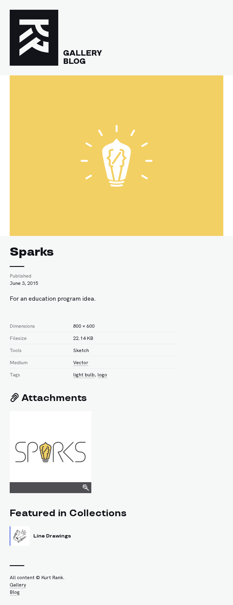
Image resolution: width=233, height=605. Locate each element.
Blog (74, 61)
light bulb (84, 374)
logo (102, 374)
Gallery (82, 53)
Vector (80, 362)
